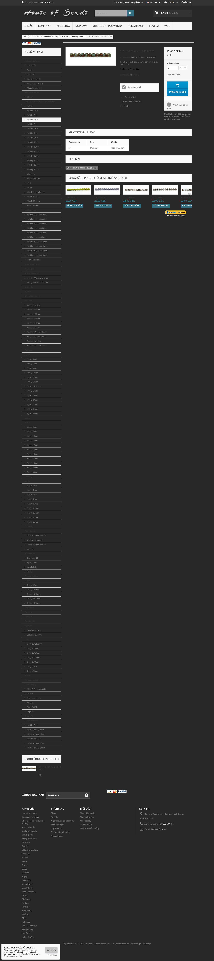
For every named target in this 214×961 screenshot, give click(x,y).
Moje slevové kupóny (89, 828)
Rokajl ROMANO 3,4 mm (37, 282)
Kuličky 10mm (32, 142)
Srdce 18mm (32, 463)
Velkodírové (30, 531)
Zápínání (30, 712)
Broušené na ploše (33, 93)
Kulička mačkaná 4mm (36, 219)
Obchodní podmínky (107, 26)
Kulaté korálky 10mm (35, 734)
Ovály (27, 581)
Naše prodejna (57, 825)
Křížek (29, 97)
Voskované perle (32, 264)
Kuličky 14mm (32, 151)
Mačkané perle (31, 210)
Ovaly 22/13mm (33, 599)
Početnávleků (173, 63)
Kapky (27, 481)
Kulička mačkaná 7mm (36, 233)
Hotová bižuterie (32, 61)
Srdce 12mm (32, 445)
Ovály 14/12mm (33, 594)
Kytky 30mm (32, 413)
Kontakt (44, 26)
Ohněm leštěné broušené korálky (39, 102)
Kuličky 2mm (32, 111)
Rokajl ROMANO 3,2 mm (37, 278)
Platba (154, 26)
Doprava (81, 26)
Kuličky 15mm (32, 156)
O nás (28, 26)
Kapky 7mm (31, 490)
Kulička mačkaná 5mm (36, 224)
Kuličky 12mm (32, 147)
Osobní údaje (86, 825)
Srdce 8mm (31, 431)
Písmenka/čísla (33, 260)
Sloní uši (29, 716)
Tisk (126, 106)
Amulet (28, 291)
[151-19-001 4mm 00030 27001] (165, 190)
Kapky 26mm (32, 522)
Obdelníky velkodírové (36, 544)
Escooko (28, 300)
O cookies (52, 955)
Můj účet (85, 808)
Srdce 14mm (32, 440)
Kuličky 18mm (32, 165)
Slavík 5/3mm (32, 206)
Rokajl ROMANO (32, 273)
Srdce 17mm (32, 459)
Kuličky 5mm (32, 124)
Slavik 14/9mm (33, 201)
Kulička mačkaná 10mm (36, 242)
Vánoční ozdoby (32, 680)
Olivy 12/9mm (32, 662)
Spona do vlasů (33, 79)
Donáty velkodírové (34, 540)
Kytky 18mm (32, 395)
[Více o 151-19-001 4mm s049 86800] (29, 768)
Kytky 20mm (32, 400)
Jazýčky (28, 626)
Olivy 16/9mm (32, 648)
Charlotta (29, 287)
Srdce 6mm (31, 427)
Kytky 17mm (32, 391)
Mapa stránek (57, 836)
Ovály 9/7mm (32, 585)
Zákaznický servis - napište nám (128, 2)
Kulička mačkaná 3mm (36, 215)
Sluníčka (30, 174)
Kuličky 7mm (32, 133)
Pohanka (28, 675)
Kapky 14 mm (32, 508)
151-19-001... (72, 197)
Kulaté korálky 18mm (35, 748)
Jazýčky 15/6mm (34, 635)
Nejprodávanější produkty (62, 821)
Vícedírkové (30, 553)
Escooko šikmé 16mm (36, 337)
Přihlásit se (186, 2)
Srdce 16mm (32, 454)
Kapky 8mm (31, 495)
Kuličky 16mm (32, 160)
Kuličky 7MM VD (33, 739)
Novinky (54, 817)
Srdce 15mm (32, 450)
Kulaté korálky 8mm (35, 730)
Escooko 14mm (33, 309)
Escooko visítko (33, 341)
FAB (28, 183)
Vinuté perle (30, 269)
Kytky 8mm (31, 368)
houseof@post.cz (158, 829)
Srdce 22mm (32, 468)
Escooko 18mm (33, 318)
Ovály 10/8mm (32, 590)
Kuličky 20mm (32, 169)
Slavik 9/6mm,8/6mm (35, 192)
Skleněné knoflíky (33, 296)
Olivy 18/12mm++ (34, 644)
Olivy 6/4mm (32, 671)
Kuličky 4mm (32, 120)
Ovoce (27, 418)
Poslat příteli (130, 97)
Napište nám (56, 828)
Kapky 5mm (31, 486)
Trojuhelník (30, 621)
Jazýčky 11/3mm (33, 630)
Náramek (30, 74)
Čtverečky (29, 526)
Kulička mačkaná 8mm (36, 237)
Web (167, 26)
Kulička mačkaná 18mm (36, 255)
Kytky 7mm (31, 364)
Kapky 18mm (32, 517)
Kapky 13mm (32, 504)
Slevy (53, 813)
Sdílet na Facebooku (132, 101)
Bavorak (30, 549)
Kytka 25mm (32, 409)
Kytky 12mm (32, 377)
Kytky (27, 355)
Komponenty (30, 684)
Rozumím (51, 950)
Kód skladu (125, 58)
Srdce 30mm (32, 472)
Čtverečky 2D (32, 558)
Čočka (29, 572)
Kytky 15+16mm (33, 386)
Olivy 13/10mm (33, 657)
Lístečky (28, 477)
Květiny (29, 703)
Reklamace (136, 26)
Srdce (27, 422)
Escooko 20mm (33, 323)
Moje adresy (85, 821)
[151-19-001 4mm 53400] (78, 190)
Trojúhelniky (31, 567)
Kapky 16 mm (32, 513)
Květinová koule (33, 698)
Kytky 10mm (32, 373)
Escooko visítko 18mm (36, 346)
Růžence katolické (34, 84)
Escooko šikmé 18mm (36, 332)
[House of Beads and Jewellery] (56, 12)
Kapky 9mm (31, 499)
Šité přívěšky (32, 707)
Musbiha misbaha (34, 88)
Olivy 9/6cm (31, 666)
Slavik (29, 187)
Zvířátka (28, 350)
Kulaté (29, 106)
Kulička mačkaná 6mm (36, 228)
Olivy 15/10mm (33, 653)
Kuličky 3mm (32, 115)
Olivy (27, 639)
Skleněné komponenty (36, 689)
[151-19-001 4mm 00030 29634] (136, 190)
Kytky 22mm (32, 404)
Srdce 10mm (32, 436)
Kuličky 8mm (32, 138)
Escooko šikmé (33, 328)
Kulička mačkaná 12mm (36, 246)
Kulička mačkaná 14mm (36, 251)
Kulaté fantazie (33, 178)
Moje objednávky (87, 813)
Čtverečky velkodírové (36, 535)
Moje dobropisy (87, 817)
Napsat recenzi (134, 87)
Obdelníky (29, 608)
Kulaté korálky (31, 721)
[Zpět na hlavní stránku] (25, 36)
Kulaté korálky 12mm (35, 743)
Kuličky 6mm (32, 129)
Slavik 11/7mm (33, 196)
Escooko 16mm (33, 314)
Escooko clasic (33, 305)
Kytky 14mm (32, 382)
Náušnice (30, 70)
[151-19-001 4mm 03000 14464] (107, 190)
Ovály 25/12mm (33, 603)
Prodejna (63, 26)
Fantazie (28, 612)
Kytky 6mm (31, 359)
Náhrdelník (31, 65)
